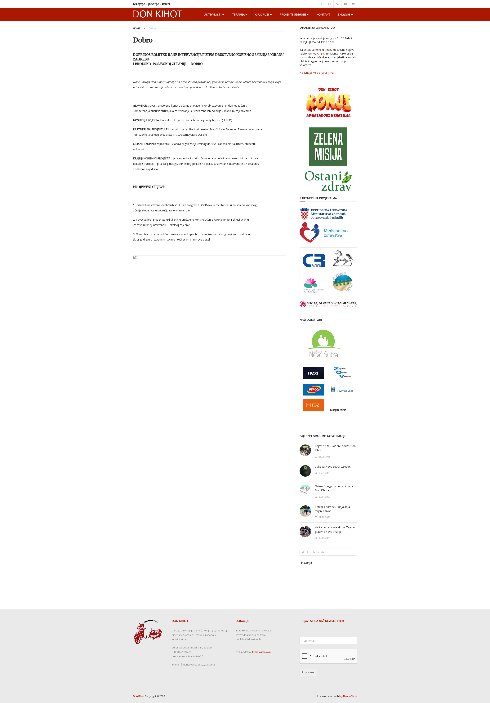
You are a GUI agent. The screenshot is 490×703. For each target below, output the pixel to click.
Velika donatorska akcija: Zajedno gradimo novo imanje (335, 529)
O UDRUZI (262, 14)
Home (136, 28)
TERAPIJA (238, 14)
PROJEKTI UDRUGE (293, 14)
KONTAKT (323, 14)
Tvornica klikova (261, 652)
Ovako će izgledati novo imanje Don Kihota (334, 488)
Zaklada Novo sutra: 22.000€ (332, 466)
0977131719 (321, 53)
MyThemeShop (348, 696)
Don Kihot (138, 696)
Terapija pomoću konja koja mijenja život (332, 509)
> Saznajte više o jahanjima (317, 72)
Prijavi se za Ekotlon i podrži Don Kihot (335, 448)
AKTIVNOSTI (212, 14)
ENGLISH (344, 14)
